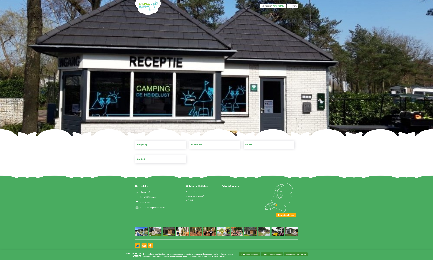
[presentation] (139, 231)
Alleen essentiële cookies (296, 254)
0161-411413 (145, 202)
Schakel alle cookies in (249, 254)
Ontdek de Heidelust (197, 186)
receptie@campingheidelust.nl (152, 208)
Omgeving (142, 144)
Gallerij (248, 144)
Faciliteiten (196, 144)
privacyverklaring (220, 256)
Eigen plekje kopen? (196, 196)
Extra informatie (230, 186)
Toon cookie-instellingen (272, 254)
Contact (141, 159)
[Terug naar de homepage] (148, 8)
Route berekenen (286, 215)
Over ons (191, 192)
